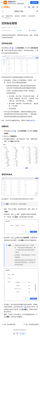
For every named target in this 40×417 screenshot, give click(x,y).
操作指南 (17, 16)
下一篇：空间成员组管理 (30, 324)
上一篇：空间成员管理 (8, 324)
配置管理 (23, 16)
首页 (3, 16)
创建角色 (32, 120)
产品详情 (19, 30)
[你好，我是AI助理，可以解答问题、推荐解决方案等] (29, 7)
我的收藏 (33, 30)
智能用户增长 (9, 16)
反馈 (23, 333)
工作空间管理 (31, 16)
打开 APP (34, 2)
